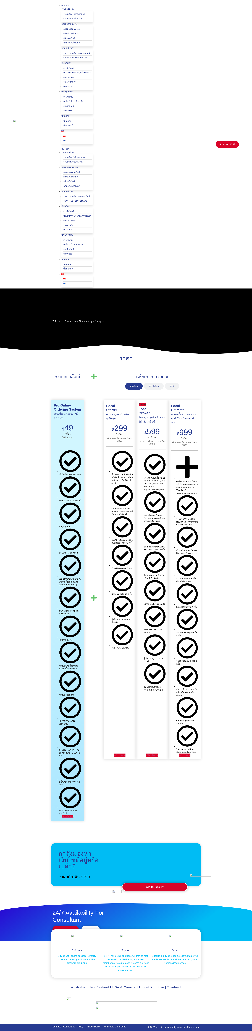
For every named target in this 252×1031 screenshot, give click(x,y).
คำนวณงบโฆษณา (71, 43)
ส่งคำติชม (68, 110)
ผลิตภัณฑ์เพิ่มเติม (71, 33)
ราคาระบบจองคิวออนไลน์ (75, 58)
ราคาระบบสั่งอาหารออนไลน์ (76, 53)
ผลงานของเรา (69, 77)
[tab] (134, 386)
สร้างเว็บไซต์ (69, 38)
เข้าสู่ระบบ (68, 97)
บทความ (67, 121)
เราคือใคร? (68, 68)
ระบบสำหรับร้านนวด (73, 18)
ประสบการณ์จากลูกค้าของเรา (77, 73)
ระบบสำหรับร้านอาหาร (74, 14)
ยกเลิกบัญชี (68, 106)
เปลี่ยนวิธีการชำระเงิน (73, 101)
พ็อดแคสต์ (68, 125)
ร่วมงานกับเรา (70, 82)
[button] (74, 2)
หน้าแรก (65, 6)
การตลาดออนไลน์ (71, 29)
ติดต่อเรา (67, 86)
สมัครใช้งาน (67, 816)
